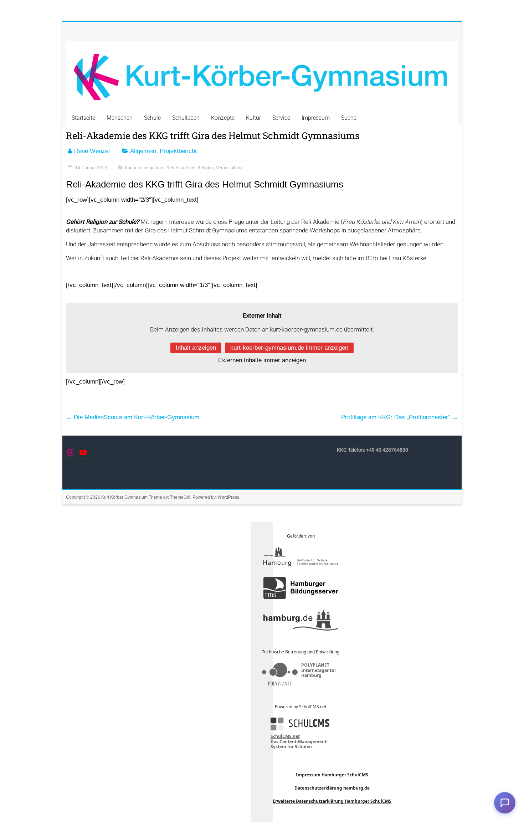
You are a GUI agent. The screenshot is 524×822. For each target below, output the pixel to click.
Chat (504, 802)
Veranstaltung (229, 167)
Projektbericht (178, 151)
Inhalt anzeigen (196, 347)
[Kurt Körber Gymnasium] (262, 75)
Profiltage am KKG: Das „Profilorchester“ (399, 417)
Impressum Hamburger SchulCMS (332, 775)
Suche (348, 117)
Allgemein (143, 151)
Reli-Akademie (180, 167)
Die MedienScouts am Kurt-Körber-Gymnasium (132, 417)
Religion (205, 167)
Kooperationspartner (144, 167)
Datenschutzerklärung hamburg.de (332, 788)
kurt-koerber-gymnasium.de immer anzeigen (289, 347)
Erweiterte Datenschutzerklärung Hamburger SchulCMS (332, 801)
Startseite (83, 117)
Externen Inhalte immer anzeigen (262, 360)
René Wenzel (92, 151)
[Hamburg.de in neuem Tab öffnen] (300, 620)
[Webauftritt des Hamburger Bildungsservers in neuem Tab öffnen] (300, 588)
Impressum (316, 117)
